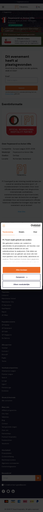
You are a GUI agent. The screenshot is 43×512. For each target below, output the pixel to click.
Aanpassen (20, 277)
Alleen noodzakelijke (21, 284)
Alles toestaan (21, 270)
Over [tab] (35, 232)
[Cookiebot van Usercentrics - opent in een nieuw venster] (30, 225)
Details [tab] (21, 232)
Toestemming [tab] (8, 232)
